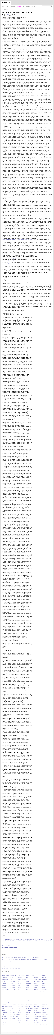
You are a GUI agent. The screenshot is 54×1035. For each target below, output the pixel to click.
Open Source (45, 1014)
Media (8, 14)
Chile (27, 987)
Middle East (4, 1012)
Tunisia (11, 1024)
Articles (19, 6)
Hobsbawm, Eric (29, 1002)
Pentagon (44, 1016)
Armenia (11, 979)
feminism (12, 998)
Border (35, 983)
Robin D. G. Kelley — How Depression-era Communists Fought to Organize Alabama (21, 957)
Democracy (28, 993)
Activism (44, 975)
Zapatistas (28, 1029)
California (12, 985)
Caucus (43, 985)
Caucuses (4, 987)
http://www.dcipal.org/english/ (10, 258)
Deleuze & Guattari (14, 993)
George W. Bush (21, 1000)
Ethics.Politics (30, 996)
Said (27, 1020)
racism (27, 1018)
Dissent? (4, 996)
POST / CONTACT (6, 945)
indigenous (44, 1004)
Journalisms (26, 6)
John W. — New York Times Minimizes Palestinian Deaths (17, 12)
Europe (35, 996)
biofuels (28, 981)
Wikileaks (4, 1029)
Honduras (4, 1004)
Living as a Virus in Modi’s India (10, 966)
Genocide (4, 1000)
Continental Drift (22, 991)
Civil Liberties (5, 989)
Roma (3, 1020)
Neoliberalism (37, 1012)
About (7, 6)
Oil (35, 1014)
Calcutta (4, 985)
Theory (43, 1022)
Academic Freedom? (30, 975)
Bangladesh (12, 981)
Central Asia (21, 987)
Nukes (27, 1014)
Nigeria (3, 1014)
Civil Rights (13, 989)
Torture (3, 1024)
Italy (19, 1008)
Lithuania (28, 1010)
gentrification (13, 1000)
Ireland (11, 1008)
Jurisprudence (29, 1008)
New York (44, 1012)
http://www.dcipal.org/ (23, 265)
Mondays (13, 6)
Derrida (44, 993)
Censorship (12, 987)
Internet (28, 1006)
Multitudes (12, 1012)
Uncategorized (37, 1024)
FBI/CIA (3, 998)
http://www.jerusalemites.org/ (10, 260)
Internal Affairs (22, 1006)
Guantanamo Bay (5, 1002)
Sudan (19, 1022)
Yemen (19, 1029)
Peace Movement (37, 1016)
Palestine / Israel (14, 1016)
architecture (5, 979)
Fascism (44, 996)
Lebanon (3, 1010)
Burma (43, 983)
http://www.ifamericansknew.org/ (20, 299)
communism (4, 991)
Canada (27, 985)
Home (3, 6)
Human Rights (13, 1004)
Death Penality (5, 993)
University (44, 1024)
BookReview (28, 983)
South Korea (12, 1022)
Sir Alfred (44, 1020)
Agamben (20, 977)
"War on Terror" (5, 975)
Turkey (19, 1024)
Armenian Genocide (22, 979)
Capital (36, 985)
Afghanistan (4, 977)
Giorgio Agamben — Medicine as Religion (11, 968)
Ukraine (28, 1024)
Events (33, 6)
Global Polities (38, 1000)
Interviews (36, 1006)
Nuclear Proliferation (15, 1014)
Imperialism (20, 1004)
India (35, 1004)
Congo (11, 991)
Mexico (43, 1010)
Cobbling (20, 989)
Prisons (20, 1018)
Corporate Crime (38, 991)
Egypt (11, 996)
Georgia (28, 1000)
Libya (19, 1010)
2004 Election (13, 975)
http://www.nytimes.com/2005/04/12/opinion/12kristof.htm (17, 938)
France (19, 998)
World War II (13, 1029)
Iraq (3, 1008)
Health (19, 1002)
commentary (44, 989)
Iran (43, 1006)
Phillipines (4, 1018)
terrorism (28, 1022)
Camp (19, 985)
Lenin (11, 1010)
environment (20, 996)
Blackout (4, 983)
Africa (11, 977)
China (35, 987)
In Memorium (29, 1004)
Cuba (43, 991)
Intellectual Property (7, 1006)
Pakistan (4, 1016)
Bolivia (20, 983)
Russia (11, 1020)
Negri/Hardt (29, 1012)
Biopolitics (37, 981)
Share (3, 950)
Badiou (3, 981)
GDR (43, 998)
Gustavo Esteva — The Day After (9, 961)
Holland (36, 1002)
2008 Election (21, 975)
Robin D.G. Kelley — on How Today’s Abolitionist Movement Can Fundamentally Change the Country (24, 959)
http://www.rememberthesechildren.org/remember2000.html (17, 239)
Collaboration (29, 989)
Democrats (36, 993)
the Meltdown (37, 1022)
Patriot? (28, 1016)
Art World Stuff (38, 979)
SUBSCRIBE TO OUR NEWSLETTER (9, 947)
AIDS (27, 977)
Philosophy (12, 1018)
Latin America (45, 1008)
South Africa (5, 1022)
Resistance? (45, 1018)
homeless (44, 1002)
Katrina (36, 1008)
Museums (20, 1012)
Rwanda (19, 1020)
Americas (36, 977)
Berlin (19, 981)
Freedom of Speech (30, 998)
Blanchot (12, 983)
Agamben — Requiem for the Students (10, 964)
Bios (43, 981)
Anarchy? (44, 977)
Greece (43, 1000)
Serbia (35, 1020)
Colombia (36, 989)
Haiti (11, 1002)
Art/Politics (45, 979)
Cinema (43, 987)
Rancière (36, 1018)
